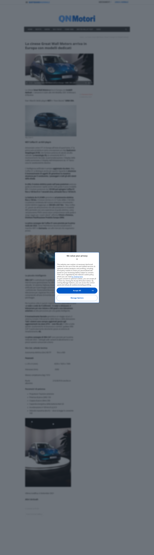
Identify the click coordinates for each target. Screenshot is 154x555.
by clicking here (77, 277)
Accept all (77, 290)
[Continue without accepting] (77, 259)
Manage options (77, 298)
